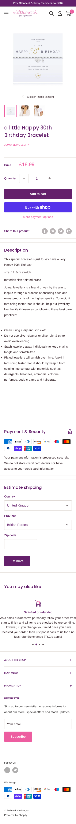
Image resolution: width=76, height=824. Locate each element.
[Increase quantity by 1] (49, 178)
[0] (68, 13)
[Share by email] (69, 231)
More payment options (38, 217)
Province (10, 515)
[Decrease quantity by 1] (23, 178)
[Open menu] (6, 13)
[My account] (60, 13)
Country (9, 496)
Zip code (10, 535)
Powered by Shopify (15, 815)
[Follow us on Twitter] (15, 770)
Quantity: (10, 178)
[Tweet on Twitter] (61, 231)
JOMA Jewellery (16, 144)
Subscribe (18, 736)
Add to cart (38, 194)
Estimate (17, 561)
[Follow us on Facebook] (7, 770)
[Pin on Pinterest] (53, 231)
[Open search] (51, 13)
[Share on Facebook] (45, 231)
